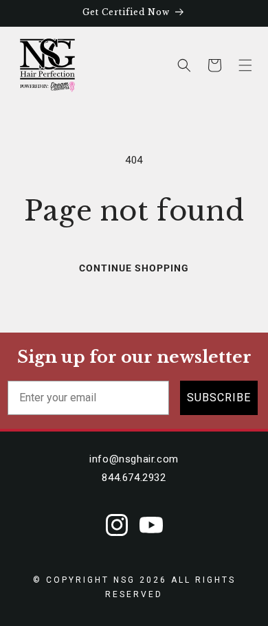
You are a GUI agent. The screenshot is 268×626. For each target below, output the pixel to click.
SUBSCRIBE (219, 397)
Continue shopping (134, 267)
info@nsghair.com (134, 459)
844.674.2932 (134, 477)
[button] (245, 65)
